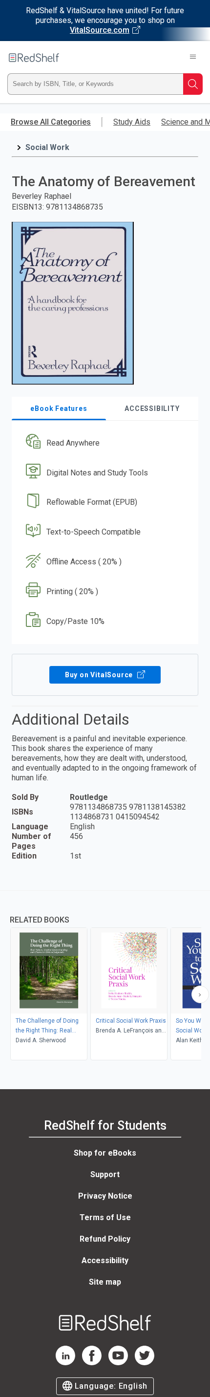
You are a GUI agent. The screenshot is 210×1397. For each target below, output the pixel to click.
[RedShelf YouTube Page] (118, 1362)
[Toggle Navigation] (193, 57)
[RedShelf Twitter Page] (144, 1362)
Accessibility (105, 1260)
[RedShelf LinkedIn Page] (65, 1362)
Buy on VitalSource (100, 675)
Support (105, 1174)
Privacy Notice (105, 1196)
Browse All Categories (51, 122)
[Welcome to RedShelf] (34, 58)
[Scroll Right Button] (200, 994)
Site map (105, 1282)
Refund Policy (105, 1239)
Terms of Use (105, 1217)
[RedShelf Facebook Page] (92, 1362)
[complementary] (105, 976)
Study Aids (131, 122)
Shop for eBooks (105, 1153)
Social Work (47, 147)
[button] (104, 443)
